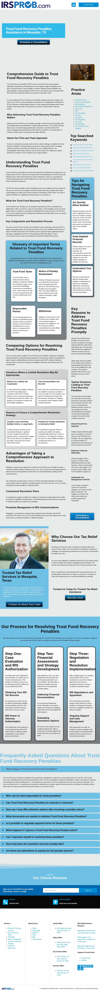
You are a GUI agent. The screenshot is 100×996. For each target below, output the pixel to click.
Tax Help (78, 115)
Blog (33, 937)
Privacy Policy (86, 958)
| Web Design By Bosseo (91, 988)
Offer (76, 111)
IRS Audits (11, 937)
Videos (34, 928)
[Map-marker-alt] (91, 966)
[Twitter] (82, 966)
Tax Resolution (80, 124)
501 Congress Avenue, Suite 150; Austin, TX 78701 (64, 930)
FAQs (34, 935)
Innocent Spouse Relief (82, 102)
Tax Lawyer (79, 117)
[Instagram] (82, 969)
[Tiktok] (78, 969)
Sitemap (84, 960)
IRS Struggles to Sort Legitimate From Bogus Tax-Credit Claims (86, 939)
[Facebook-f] (78, 966)
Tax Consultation (80, 113)
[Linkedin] (88, 966)
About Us (35, 932)
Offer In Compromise (14, 939)
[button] (74, 5)
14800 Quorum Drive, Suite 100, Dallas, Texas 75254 (64, 945)
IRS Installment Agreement (83, 106)
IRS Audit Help (79, 104)
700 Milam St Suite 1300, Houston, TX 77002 (63, 973)
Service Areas (36, 939)
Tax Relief (78, 122)
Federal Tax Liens (80, 100)
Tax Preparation (80, 119)
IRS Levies (78, 109)
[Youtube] (85, 966)
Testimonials (36, 930)
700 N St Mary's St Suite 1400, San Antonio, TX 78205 (63, 959)
